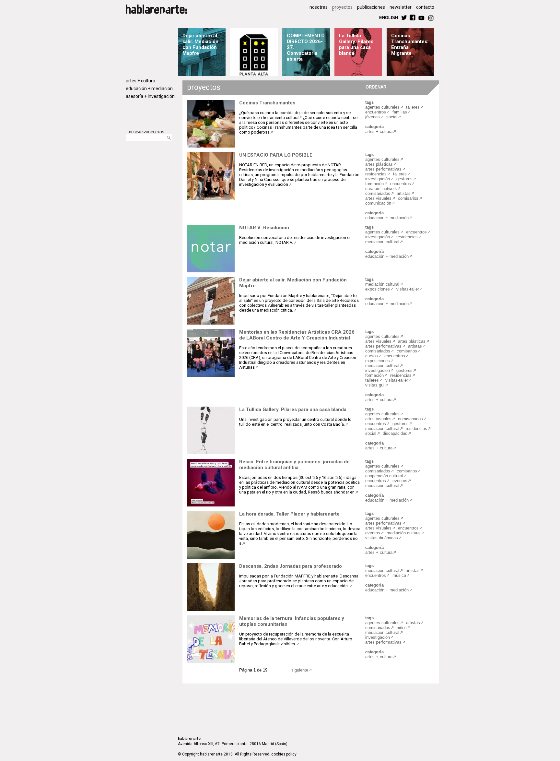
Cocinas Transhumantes (267, 103)
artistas (404, 193)
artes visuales (378, 198)
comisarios (408, 198)
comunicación (378, 203)
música (399, 575)
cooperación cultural (384, 475)
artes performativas (383, 169)
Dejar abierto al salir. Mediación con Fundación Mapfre (200, 44)
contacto (425, 7)
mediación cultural (382, 241)
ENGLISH (388, 17)
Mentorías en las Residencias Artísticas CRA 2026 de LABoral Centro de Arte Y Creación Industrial (297, 335)
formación (374, 183)
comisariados (377, 193)
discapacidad (395, 433)
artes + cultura (140, 80)
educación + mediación (149, 88)
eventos (399, 480)
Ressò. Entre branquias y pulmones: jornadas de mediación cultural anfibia (294, 464)
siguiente (299, 670)
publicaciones (371, 7)
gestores (404, 178)
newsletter (401, 7)
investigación (377, 178)
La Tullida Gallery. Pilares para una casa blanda (356, 44)
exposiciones (377, 289)
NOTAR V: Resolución (264, 228)
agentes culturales (382, 107)
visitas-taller (407, 289)
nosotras (318, 7)
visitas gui (374, 385)
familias (399, 112)
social (391, 116)
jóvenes (372, 116)
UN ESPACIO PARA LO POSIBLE (275, 155)
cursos (371, 355)
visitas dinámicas (381, 537)
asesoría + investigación (150, 96)
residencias (376, 174)
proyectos (342, 7)
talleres (413, 107)
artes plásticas (379, 164)
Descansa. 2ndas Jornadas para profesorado (290, 566)
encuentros (375, 112)
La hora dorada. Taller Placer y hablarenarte (289, 514)
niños (402, 627)
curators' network (381, 188)
